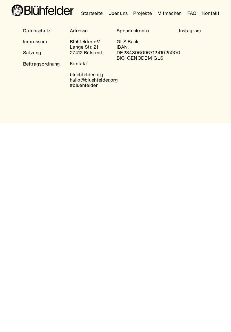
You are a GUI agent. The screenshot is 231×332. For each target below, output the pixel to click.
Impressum (35, 41)
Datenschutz (37, 30)
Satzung (32, 52)
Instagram (190, 30)
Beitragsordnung (41, 64)
